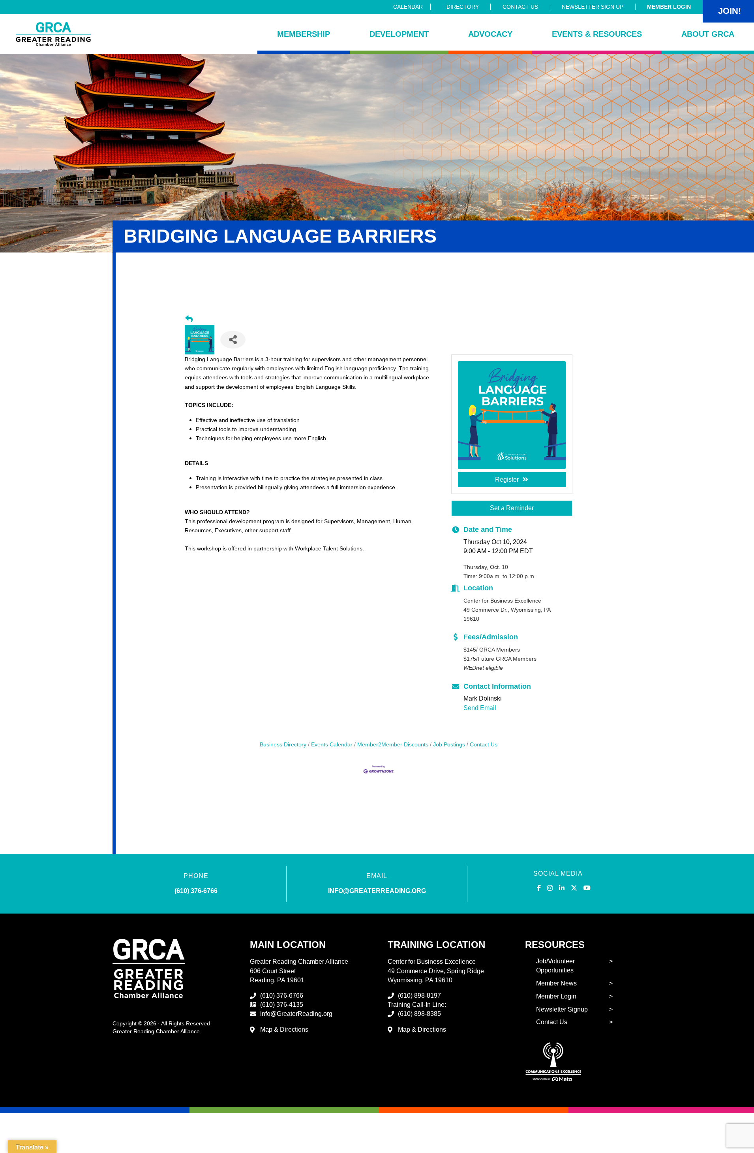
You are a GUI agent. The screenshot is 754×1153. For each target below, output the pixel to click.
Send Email (479, 708)
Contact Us (520, 7)
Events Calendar (332, 745)
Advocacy (490, 34)
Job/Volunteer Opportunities (555, 966)
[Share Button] (233, 340)
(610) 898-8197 (419, 995)
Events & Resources (597, 34)
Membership (303, 34)
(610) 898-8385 (419, 1013)
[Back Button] (189, 319)
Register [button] (507, 479)
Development (399, 34)
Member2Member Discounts (392, 745)
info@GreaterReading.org (296, 1013)
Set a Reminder (512, 508)
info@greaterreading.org (377, 890)
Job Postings (449, 745)
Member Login (669, 7)
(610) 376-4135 (281, 1004)
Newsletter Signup (562, 1009)
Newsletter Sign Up (592, 7)
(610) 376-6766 (196, 890)
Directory (462, 7)
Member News (556, 983)
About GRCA (707, 34)
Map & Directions (284, 1029)
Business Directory (283, 745)
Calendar (408, 7)
